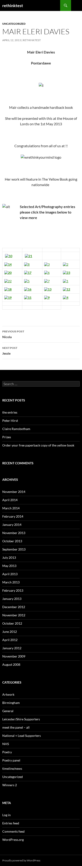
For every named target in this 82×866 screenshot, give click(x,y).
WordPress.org (13, 840)
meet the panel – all (16, 727)
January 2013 (11, 599)
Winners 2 (9, 785)
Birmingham (11, 703)
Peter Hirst (10, 420)
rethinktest (12, 5)
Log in (6, 815)
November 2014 (13, 492)
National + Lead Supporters (21, 736)
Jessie (9, 350)
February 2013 (12, 590)
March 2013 (11, 582)
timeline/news (12, 768)
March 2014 (11, 508)
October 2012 (12, 623)
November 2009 (13, 656)
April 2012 (10, 640)
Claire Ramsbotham (16, 429)
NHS (5, 744)
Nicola (13, 334)
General (7, 711)
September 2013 (14, 549)
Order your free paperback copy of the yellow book (38, 445)
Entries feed (10, 823)
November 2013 (13, 533)
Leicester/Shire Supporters (21, 719)
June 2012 (9, 631)
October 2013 (12, 541)
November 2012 (13, 615)
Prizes (6, 437)
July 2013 (9, 557)
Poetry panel (11, 760)
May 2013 (9, 566)
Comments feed (13, 831)
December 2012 (13, 607)
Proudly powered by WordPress (21, 860)
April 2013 (10, 574)
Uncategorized (14, 23)
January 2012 (11, 648)
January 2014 (11, 525)
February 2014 (12, 516)
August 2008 (11, 664)
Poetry (7, 752)
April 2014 (10, 500)
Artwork (8, 694)
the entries (9, 412)
